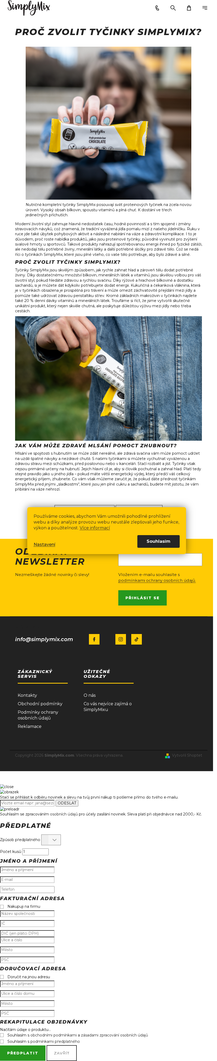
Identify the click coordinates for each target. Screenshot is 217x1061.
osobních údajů (64, 814)
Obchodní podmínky (40, 703)
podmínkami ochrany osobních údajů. (157, 580)
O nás (90, 695)
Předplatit (22, 1053)
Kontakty (27, 695)
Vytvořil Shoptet (187, 755)
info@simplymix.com (44, 639)
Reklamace (30, 726)
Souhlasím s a (77, 1035)
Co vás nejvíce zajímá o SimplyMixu (108, 706)
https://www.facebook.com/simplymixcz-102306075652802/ (94, 639)
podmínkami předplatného (55, 1041)
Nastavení (44, 544)
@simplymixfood (136, 639)
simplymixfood (120, 639)
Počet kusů (10, 851)
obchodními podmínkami (53, 1035)
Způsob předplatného (20, 839)
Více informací (95, 527)
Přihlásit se (142, 598)
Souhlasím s (43, 1041)
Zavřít (61, 1053)
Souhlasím (158, 541)
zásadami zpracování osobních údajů (114, 1035)
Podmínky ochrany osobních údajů (38, 715)
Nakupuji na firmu (23, 906)
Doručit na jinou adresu (28, 976)
